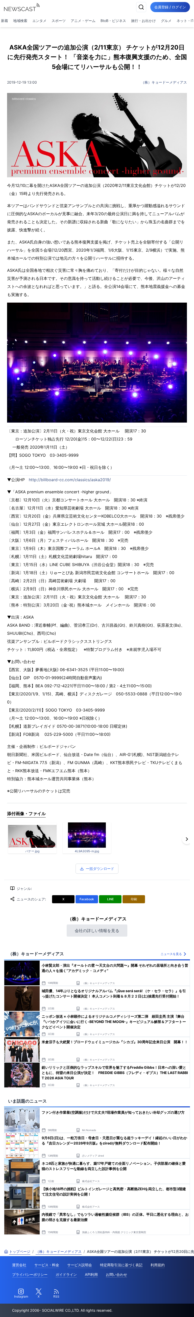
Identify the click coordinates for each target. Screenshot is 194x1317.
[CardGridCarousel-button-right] (187, 839)
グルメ (166, 20)
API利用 (91, 1274)
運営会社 (19, 1265)
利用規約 (158, 1265)
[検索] (141, 7)
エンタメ (39, 20)
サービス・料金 (46, 1265)
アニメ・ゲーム (83, 20)
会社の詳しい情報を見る (97, 930)
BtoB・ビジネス (113, 20)
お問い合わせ (116, 1274)
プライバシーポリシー (29, 1274)
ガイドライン (66, 1274)
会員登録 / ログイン (170, 7)
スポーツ (59, 20)
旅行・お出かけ (143, 20)
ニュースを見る (171, 954)
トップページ (19, 1251)
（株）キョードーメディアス (164, 82)
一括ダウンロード (100, 868)
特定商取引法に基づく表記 (121, 1265)
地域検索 (20, 20)
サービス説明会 (79, 1265)
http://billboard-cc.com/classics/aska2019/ (70, 479)
